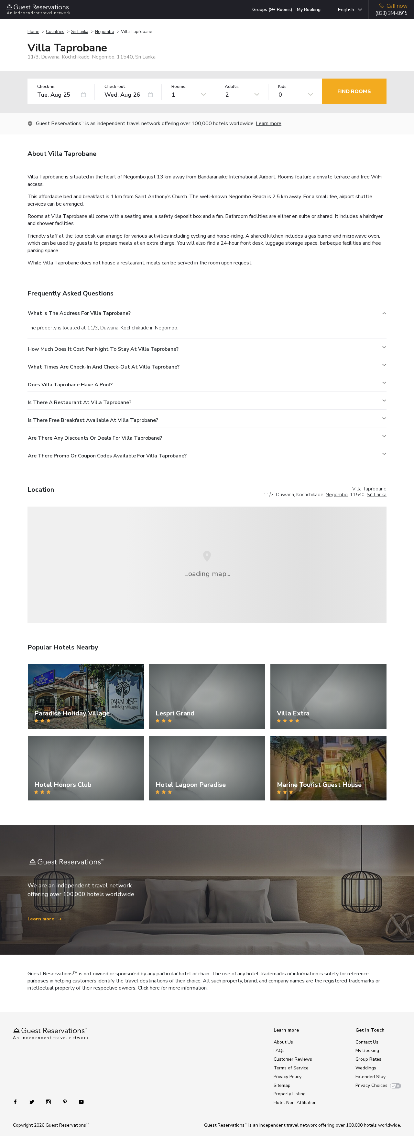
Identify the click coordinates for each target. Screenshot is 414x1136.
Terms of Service (291, 1068)
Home (33, 32)
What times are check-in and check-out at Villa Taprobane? (104, 366)
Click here (149, 987)
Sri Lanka (79, 32)
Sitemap (282, 1085)
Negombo (104, 32)
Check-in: (46, 87)
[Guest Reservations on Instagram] (49, 1101)
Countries (55, 32)
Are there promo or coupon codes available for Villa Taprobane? (107, 455)
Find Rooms (354, 91)
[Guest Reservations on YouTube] (79, 1101)
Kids (282, 87)
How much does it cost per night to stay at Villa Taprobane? (103, 349)
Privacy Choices (371, 1085)
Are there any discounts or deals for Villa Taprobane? (95, 438)
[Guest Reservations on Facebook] (18, 1101)
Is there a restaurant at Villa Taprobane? (79, 402)
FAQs (279, 1050)
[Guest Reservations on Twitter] (32, 1101)
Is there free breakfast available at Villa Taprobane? (93, 420)
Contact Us (366, 1042)
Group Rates (368, 1059)
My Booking (309, 9)
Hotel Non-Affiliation (295, 1102)
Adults (232, 87)
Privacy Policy (287, 1077)
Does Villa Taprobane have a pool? (70, 384)
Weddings (365, 1068)
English (346, 9)
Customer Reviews (293, 1059)
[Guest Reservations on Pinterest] (65, 1101)
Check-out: (115, 87)
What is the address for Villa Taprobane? (79, 313)
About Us (283, 1042)
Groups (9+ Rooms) (272, 9)
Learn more (268, 123)
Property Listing (290, 1094)
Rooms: (178, 87)
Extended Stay (370, 1077)
